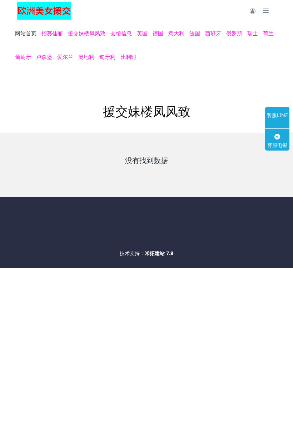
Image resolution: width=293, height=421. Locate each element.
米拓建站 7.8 (159, 253)
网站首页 (25, 33)
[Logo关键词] (44, 10)
